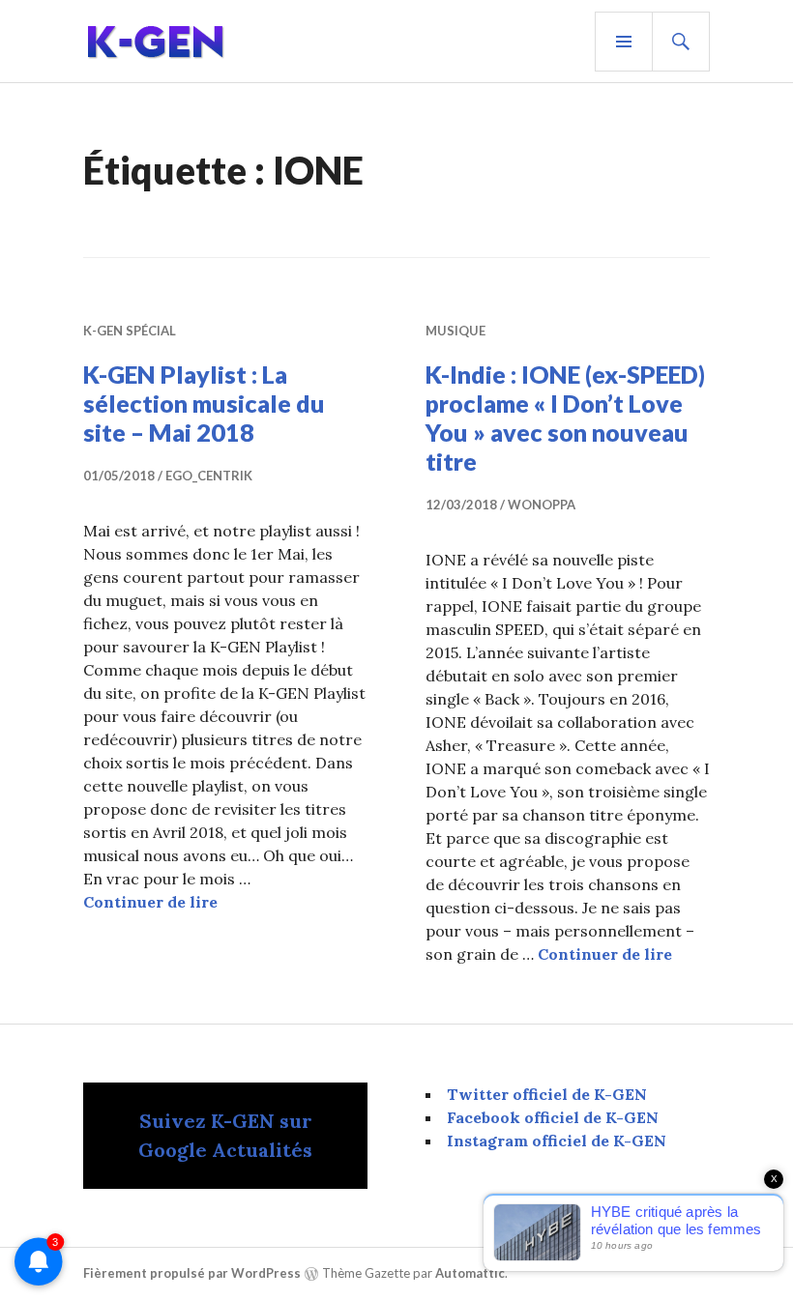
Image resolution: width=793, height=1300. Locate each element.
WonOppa (541, 504)
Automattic (470, 1273)
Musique (455, 330)
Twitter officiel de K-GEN (547, 1094)
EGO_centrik (208, 475)
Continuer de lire (150, 901)
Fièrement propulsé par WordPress (192, 1273)
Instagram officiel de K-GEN (556, 1140)
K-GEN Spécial (129, 330)
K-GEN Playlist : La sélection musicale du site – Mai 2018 (204, 403)
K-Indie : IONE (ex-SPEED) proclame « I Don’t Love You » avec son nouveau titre (565, 418)
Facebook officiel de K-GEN (553, 1117)
